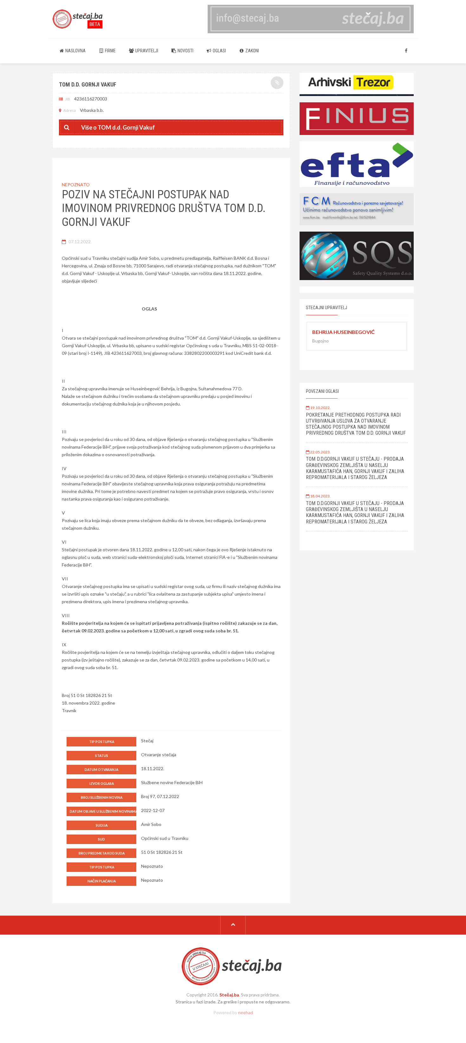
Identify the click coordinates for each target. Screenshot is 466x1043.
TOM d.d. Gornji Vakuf (87, 84)
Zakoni (251, 50)
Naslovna (75, 50)
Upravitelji (146, 50)
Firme (110, 50)
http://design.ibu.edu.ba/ (233, 1023)
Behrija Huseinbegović (343, 332)
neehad (245, 1012)
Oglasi (219, 50)
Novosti (185, 50)
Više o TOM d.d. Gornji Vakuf (118, 127)
